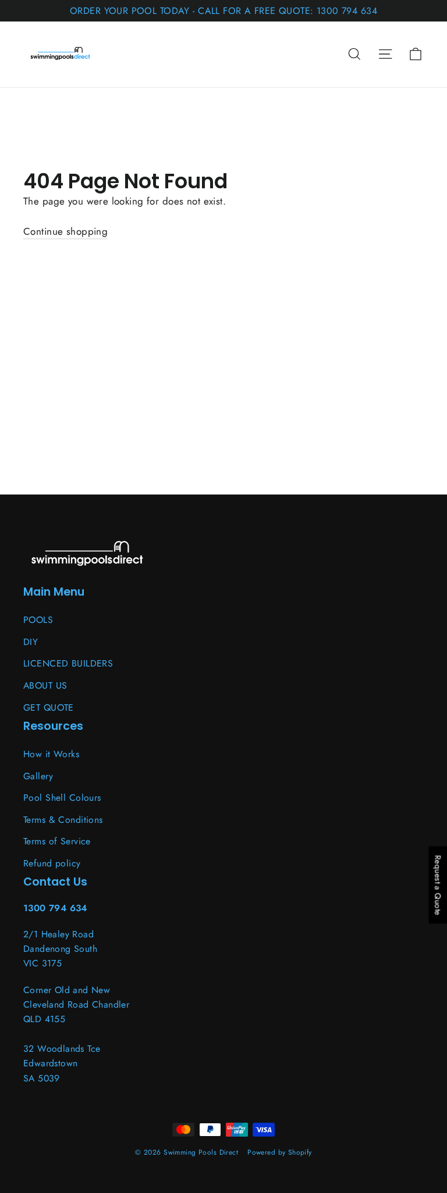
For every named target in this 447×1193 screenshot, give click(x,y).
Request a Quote (438, 885)
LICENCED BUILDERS (68, 663)
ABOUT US (45, 685)
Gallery (38, 776)
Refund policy (52, 863)
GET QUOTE (48, 707)
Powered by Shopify (279, 1152)
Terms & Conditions (63, 819)
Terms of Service (57, 841)
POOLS (38, 619)
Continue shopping (65, 231)
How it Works (51, 754)
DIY (30, 642)
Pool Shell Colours (62, 797)
